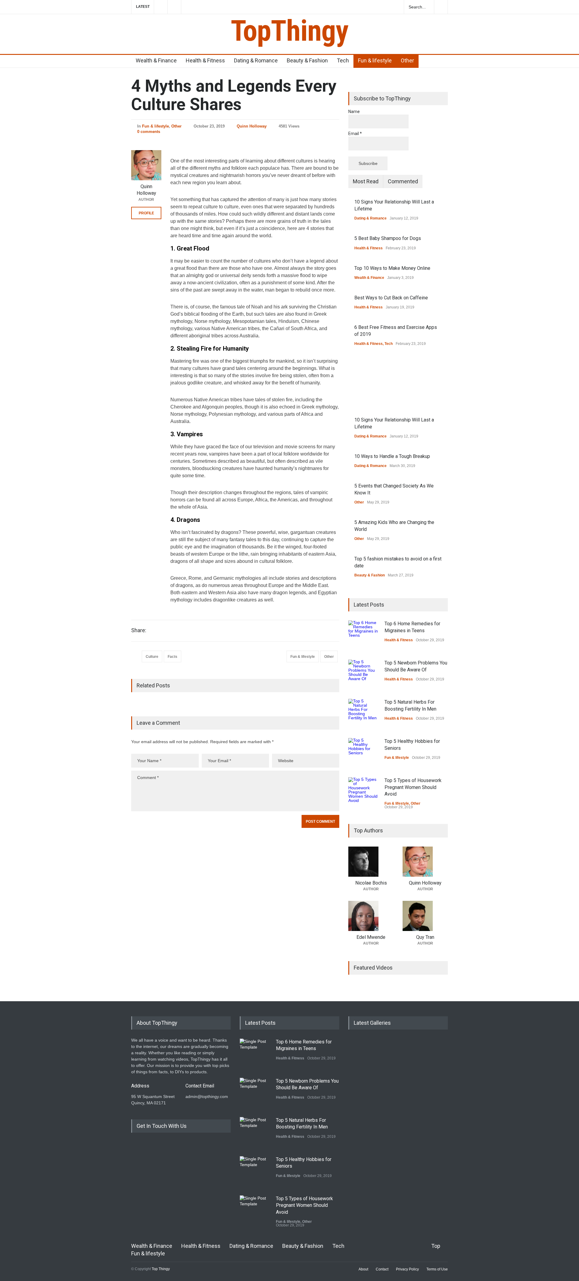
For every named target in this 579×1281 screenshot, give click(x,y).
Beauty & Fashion (307, 60)
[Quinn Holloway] (146, 165)
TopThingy (289, 31)
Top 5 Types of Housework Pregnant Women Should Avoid (412, 787)
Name (354, 111)
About (363, 1269)
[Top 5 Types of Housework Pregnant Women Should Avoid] (363, 792)
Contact (382, 1269)
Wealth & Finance (156, 60)
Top (435, 1246)
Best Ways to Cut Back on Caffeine (391, 298)
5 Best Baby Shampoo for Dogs (387, 238)
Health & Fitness (205, 60)
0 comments (148, 131)
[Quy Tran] (425, 916)
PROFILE (146, 213)
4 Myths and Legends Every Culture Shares (234, 95)
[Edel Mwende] (371, 916)
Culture (152, 657)
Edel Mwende (370, 937)
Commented (403, 181)
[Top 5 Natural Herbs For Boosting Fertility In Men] (363, 714)
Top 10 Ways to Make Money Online (392, 268)
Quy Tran (425, 937)
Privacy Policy (407, 1269)
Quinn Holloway (252, 126)
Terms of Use (437, 1269)
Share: (138, 630)
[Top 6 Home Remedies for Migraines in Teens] (363, 635)
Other (407, 60)
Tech (343, 60)
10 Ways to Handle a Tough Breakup (392, 456)
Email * (355, 133)
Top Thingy (161, 1269)
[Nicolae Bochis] (371, 862)
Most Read (365, 181)
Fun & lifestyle (375, 60)
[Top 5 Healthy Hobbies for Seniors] (363, 753)
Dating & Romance (256, 60)
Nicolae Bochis (371, 883)
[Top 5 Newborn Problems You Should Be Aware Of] (363, 675)
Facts (172, 657)
